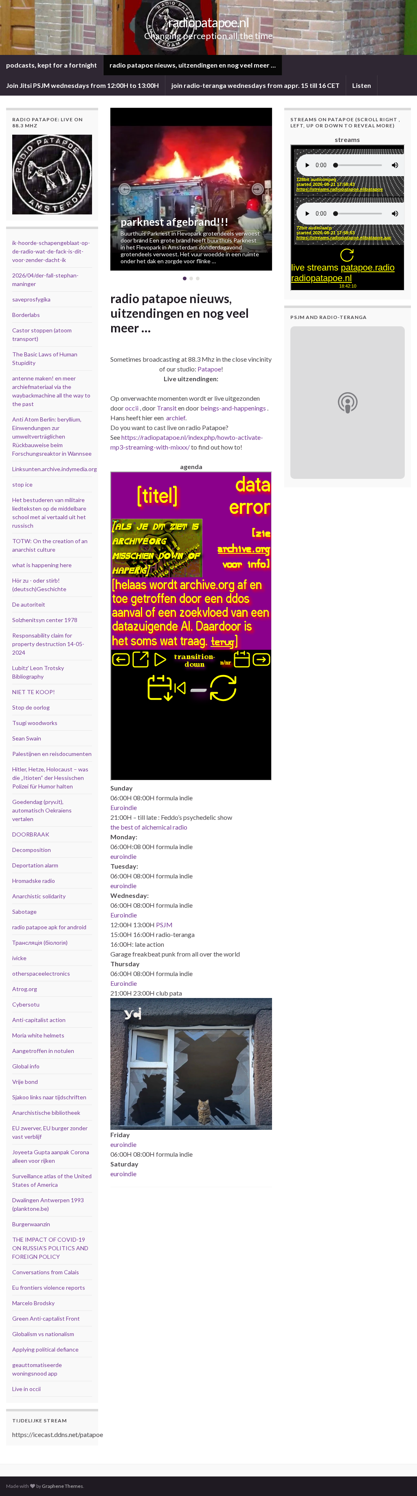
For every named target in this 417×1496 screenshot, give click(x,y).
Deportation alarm (35, 865)
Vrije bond (25, 1081)
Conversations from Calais (45, 1272)
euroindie (123, 856)
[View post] (191, 189)
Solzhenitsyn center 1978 (44, 619)
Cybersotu (26, 1004)
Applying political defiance (45, 1349)
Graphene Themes (62, 1486)
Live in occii (26, 1388)
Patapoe (209, 369)
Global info (26, 1066)
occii (131, 408)
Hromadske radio (33, 880)
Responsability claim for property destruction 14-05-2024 (48, 644)
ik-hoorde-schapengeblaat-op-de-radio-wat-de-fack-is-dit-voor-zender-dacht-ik (51, 251)
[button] (125, 189)
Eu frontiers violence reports (48, 1287)
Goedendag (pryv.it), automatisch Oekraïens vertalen (42, 810)
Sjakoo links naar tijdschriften (49, 1097)
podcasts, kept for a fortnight (51, 65)
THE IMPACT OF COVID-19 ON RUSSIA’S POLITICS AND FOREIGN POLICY (50, 1248)
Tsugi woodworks (34, 722)
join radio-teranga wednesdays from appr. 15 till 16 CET (255, 85)
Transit (167, 408)
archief (175, 418)
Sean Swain (26, 738)
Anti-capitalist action (39, 1019)
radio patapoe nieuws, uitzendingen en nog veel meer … (193, 65)
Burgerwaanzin (31, 1224)
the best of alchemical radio (148, 827)
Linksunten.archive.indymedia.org (54, 468)
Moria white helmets (38, 1035)
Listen (361, 85)
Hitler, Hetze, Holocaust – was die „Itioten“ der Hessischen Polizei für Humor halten (50, 778)
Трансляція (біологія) (40, 942)
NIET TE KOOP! (33, 691)
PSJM (164, 924)
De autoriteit (28, 604)
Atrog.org (24, 988)
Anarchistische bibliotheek (46, 1112)
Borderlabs (26, 314)
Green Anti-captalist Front (46, 1318)
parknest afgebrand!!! (174, 221)
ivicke (19, 957)
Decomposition (31, 849)
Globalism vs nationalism (43, 1333)
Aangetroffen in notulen (43, 1050)
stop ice (22, 484)
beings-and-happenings (233, 408)
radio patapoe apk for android (49, 927)
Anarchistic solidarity (39, 896)
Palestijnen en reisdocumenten (52, 753)
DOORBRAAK (30, 834)
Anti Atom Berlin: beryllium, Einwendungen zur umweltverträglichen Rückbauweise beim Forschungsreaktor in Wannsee (52, 436)
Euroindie (123, 807)
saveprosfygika (31, 299)
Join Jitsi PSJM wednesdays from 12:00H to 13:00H (82, 85)
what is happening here (42, 564)
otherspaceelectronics (41, 973)
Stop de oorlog (31, 707)
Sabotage (24, 911)
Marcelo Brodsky (33, 1302)
